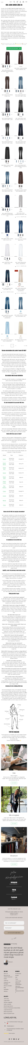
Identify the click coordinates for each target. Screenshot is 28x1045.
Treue (16, 979)
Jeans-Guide (18, 981)
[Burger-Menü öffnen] (26, 1)
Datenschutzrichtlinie (19, 991)
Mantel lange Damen (8, 1006)
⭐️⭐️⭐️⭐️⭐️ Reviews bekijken (9, 1033)
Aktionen (6, 991)
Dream (4, 459)
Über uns (6, 973)
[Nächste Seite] (25, 345)
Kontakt (17, 975)
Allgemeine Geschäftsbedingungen (19, 988)
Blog (5, 987)
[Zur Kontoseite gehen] (20, 1)
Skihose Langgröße (8, 1002)
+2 (11, 137)
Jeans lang (6, 998)
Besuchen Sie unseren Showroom (8, 976)
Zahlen (5, 978)
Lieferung (6, 980)
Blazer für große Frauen (9, 1013)
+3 (11, 284)
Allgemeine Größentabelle (18, 983)
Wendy (4, 500)
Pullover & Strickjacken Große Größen (12, 1007)
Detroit (4, 472)
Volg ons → (14, 899)
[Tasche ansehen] (23, 1)
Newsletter (6, 989)
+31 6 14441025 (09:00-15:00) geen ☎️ (15, 1022)
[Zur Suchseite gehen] (14, 1)
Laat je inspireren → (14, 884)
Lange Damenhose (8, 1009)
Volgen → (14, 891)
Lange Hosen (7, 1000)
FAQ (16, 977)
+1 (11, 66)
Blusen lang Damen (8, 1011)
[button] (14, 1)
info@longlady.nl (10, 1026)
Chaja (4, 505)
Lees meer (14, 782)
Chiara (4, 491)
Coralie (4, 495)
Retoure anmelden (8, 985)
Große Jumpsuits (7, 1004)
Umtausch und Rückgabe (7, 983)
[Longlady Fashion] (2, 2)
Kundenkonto (18, 973)
